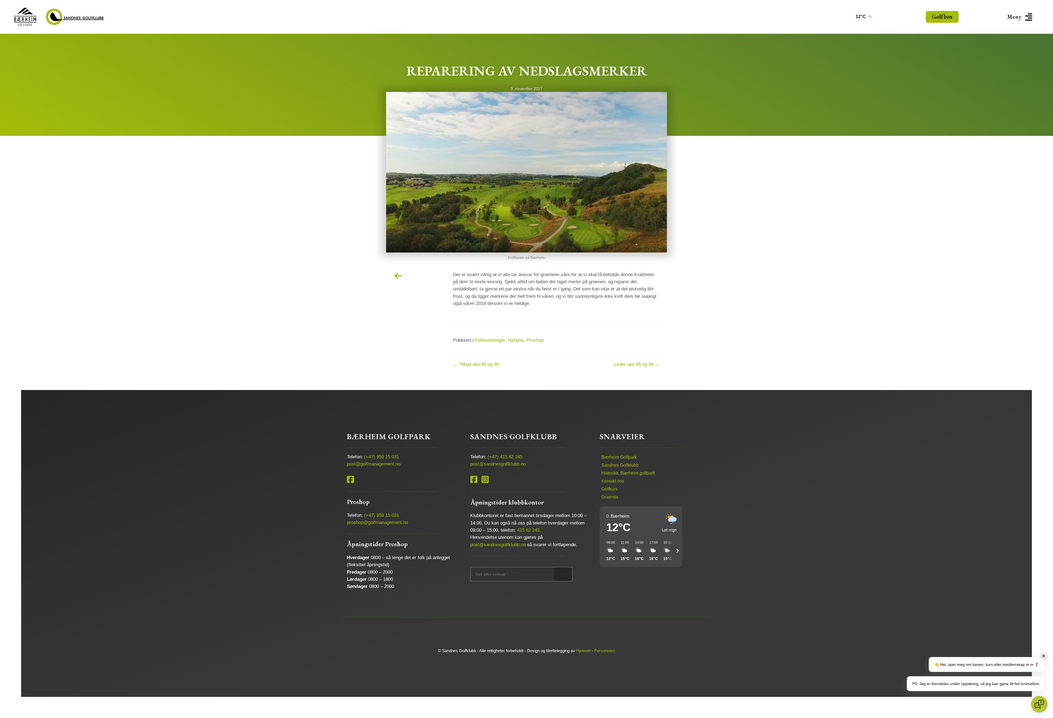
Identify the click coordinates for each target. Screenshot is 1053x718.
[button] (1020, 17)
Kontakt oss (612, 481)
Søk (563, 574)
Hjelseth (583, 650)
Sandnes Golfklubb (620, 465)
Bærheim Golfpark (619, 457)
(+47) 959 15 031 (381, 456)
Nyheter (516, 340)
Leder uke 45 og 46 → (636, 364)
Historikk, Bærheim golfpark (628, 473)
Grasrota (609, 497)
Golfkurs (609, 489)
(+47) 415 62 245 (505, 456)
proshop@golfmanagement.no (377, 522)
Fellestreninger (490, 340)
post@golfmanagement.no (373, 464)
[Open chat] (1039, 704)
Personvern (604, 650)
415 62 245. (529, 530)
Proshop (535, 340)
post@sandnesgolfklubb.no (498, 464)
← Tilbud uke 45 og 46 (476, 364)
